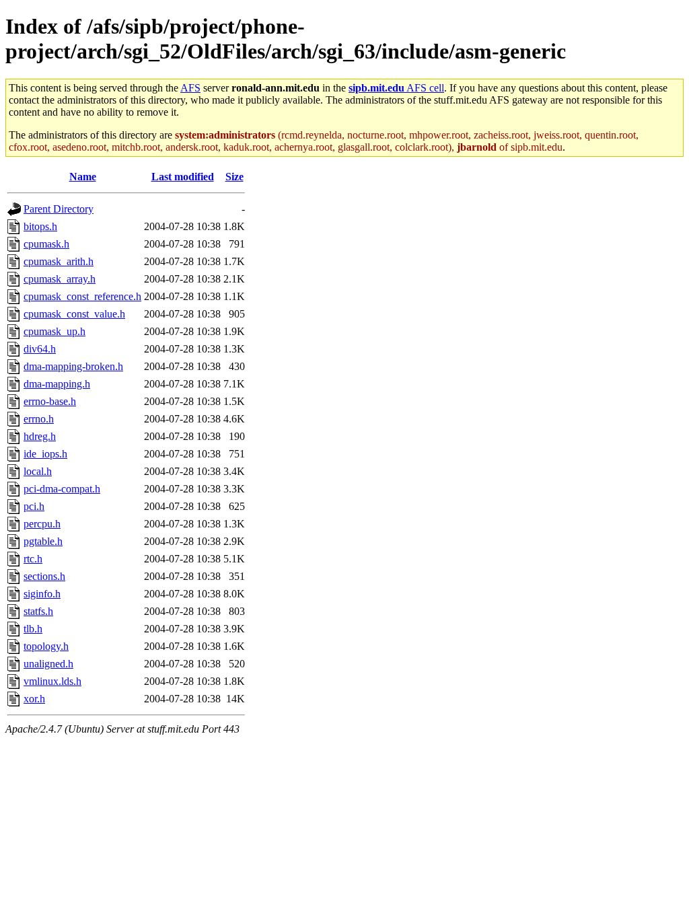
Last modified (182, 176)
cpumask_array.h (60, 279)
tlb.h (33, 628)
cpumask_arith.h (59, 261)
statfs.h (38, 611)
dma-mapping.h (57, 384)
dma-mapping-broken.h (73, 366)
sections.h (44, 576)
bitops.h (40, 226)
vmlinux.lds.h (52, 681)
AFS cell (396, 88)
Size (234, 176)
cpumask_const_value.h (74, 314)
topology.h (46, 646)
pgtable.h (43, 541)
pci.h (34, 506)
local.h (38, 471)
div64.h (40, 349)
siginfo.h (42, 593)
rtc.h (33, 558)
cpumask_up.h (54, 331)
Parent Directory (59, 209)
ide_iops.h (45, 453)
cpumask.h (46, 244)
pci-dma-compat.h (62, 488)
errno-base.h (50, 401)
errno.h (39, 419)
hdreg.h (40, 436)
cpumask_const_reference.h (82, 296)
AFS (190, 88)
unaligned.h (48, 663)
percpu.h (42, 523)
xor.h (34, 698)
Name (82, 176)
